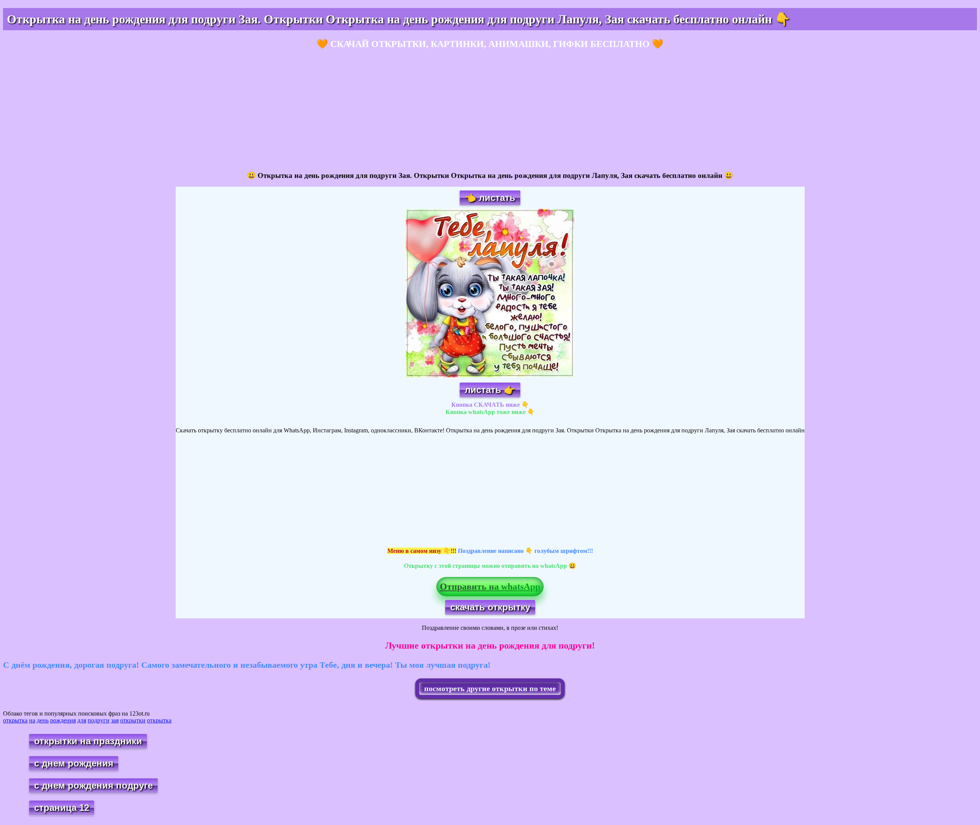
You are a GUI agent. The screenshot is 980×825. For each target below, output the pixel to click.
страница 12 (61, 807)
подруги (98, 720)
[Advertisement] (232, 110)
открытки (132, 720)
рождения (63, 720)
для (81, 720)
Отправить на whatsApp (490, 587)
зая (115, 720)
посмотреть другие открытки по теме (490, 688)
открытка (15, 720)
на (32, 720)
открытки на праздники (88, 741)
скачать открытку (490, 607)
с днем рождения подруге (93, 785)
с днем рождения (73, 763)
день (43, 720)
